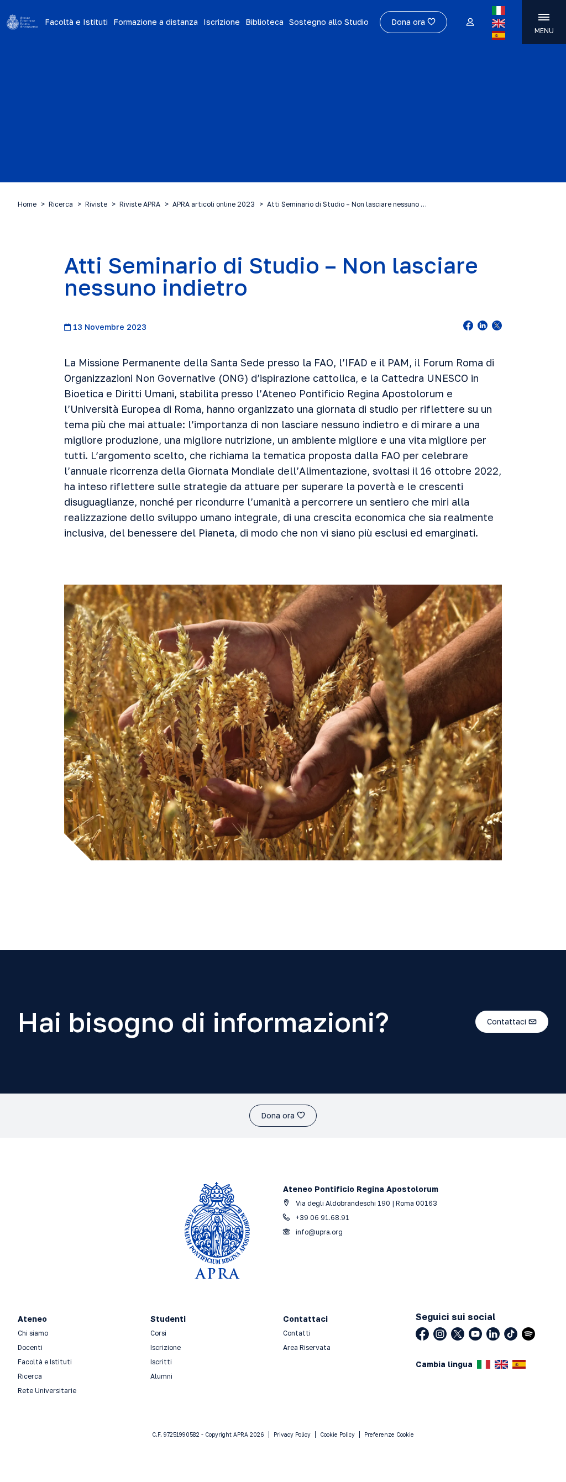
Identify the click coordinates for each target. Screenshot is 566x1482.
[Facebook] (422, 1334)
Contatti (297, 1333)
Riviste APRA (139, 204)
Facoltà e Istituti (76, 22)
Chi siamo (33, 1333)
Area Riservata (307, 1347)
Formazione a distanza (155, 22)
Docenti (30, 1347)
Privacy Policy (292, 1434)
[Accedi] (469, 22)
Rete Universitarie (47, 1390)
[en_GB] (498, 23)
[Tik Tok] (510, 1334)
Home (27, 204)
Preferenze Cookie (389, 1434)
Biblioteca (264, 22)
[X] (457, 1334)
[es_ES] (498, 35)
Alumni (161, 1376)
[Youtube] (475, 1334)
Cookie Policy (337, 1434)
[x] (497, 326)
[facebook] (468, 326)
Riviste (96, 204)
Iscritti (161, 1362)
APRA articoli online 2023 (213, 204)
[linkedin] (483, 326)
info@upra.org (318, 1232)
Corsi (158, 1333)
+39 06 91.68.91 (321, 1217)
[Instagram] (440, 1334)
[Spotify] (528, 1334)
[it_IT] (498, 10)
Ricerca (61, 204)
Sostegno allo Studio (329, 22)
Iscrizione (221, 22)
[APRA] (22, 22)
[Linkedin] (493, 1334)
